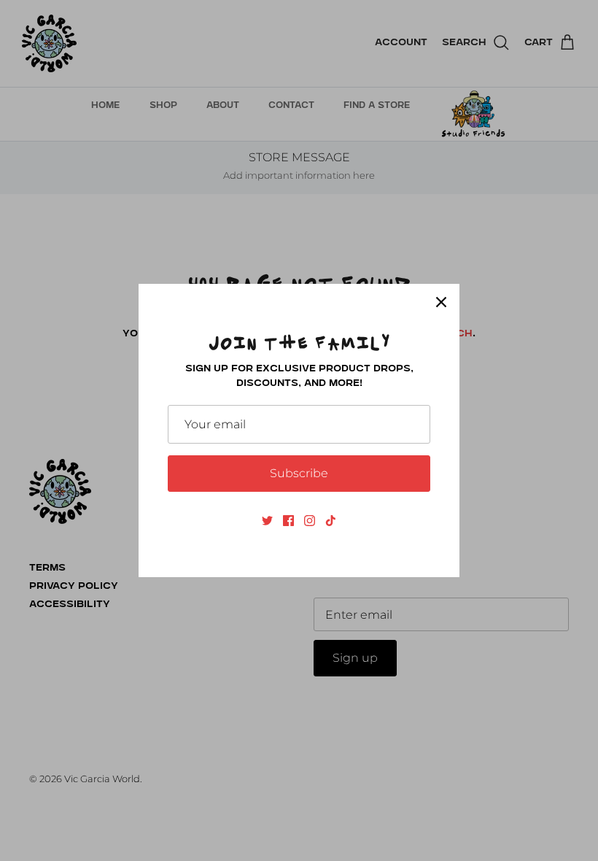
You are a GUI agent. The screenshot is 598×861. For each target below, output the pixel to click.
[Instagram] (309, 520)
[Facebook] (288, 520)
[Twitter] (267, 520)
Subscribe (299, 473)
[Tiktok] (330, 520)
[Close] (441, 302)
